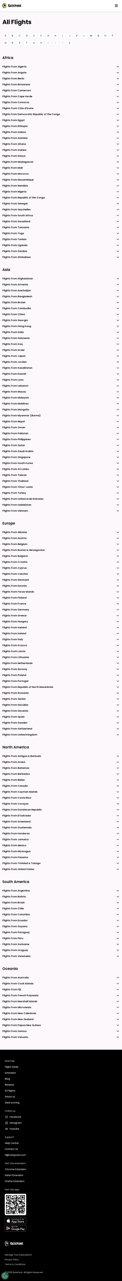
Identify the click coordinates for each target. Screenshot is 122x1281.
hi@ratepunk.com (15, 1155)
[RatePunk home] (11, 5)
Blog (7, 1078)
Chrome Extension (15, 1169)
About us (10, 1096)
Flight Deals (11, 1067)
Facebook (15, 1117)
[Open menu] (116, 5)
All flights (10, 1090)
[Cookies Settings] (5, 1276)
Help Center (12, 1143)
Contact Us (11, 1149)
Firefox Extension (14, 1181)
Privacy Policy (12, 1259)
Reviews (9, 1084)
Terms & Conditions (15, 1264)
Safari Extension (14, 1175)
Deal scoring (12, 1102)
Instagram (16, 1123)
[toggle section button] (118, 66)
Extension (10, 1073)
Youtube (14, 1129)
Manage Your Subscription (18, 1254)
